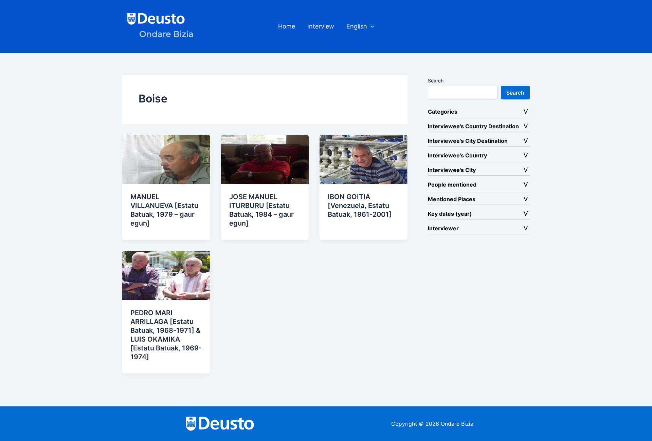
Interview (320, 26)
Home (286, 26)
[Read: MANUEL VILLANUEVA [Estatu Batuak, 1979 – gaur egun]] (166, 159)
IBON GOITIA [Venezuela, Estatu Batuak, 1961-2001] (360, 205)
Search (435, 80)
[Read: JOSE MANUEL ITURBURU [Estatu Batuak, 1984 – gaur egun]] (265, 159)
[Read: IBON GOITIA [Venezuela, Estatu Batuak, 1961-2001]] (364, 159)
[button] (370, 26)
